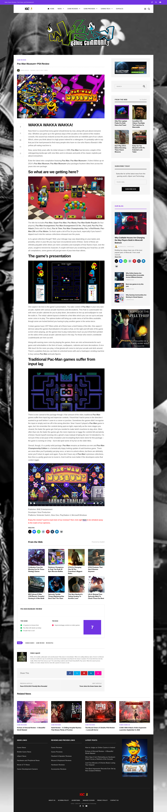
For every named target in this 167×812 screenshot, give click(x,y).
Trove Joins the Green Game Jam (90, 686)
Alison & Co (122, 246)
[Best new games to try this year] (119, 287)
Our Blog (119, 9)
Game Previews (89, 9)
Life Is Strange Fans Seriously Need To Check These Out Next (96, 596)
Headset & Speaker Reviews (61, 756)
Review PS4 (49, 643)
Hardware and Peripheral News (28, 760)
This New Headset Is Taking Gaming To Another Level (75, 596)
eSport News (21, 756)
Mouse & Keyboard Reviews (61, 760)
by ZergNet (143, 99)
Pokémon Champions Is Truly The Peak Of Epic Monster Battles (56, 569)
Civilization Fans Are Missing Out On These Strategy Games (36, 569)
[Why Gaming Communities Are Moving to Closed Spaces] (119, 298)
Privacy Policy (102, 800)
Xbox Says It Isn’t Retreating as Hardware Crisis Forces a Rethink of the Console (100, 758)
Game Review (40, 643)
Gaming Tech (105, 9)
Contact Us (114, 800)
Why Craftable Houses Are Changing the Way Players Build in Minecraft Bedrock (130, 240)
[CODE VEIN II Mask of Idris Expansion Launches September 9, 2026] (134, 712)
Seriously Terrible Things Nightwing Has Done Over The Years (56, 596)
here (85, 520)
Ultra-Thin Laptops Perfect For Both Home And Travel (121, 123)
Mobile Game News (24, 752)
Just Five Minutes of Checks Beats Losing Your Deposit (100, 764)
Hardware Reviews (58, 765)
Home (52, 9)
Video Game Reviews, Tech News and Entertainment (19, 2)
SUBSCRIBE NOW (130, 189)
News (60, 9)
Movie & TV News (23, 765)
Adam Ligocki (25, 70)
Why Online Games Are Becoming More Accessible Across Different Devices (135, 275)
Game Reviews (72, 9)
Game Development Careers (27, 769)
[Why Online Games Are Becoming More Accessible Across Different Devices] (119, 276)
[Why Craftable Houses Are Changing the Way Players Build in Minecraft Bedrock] (131, 223)
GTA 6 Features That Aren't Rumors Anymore (95, 569)
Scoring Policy (63, 800)
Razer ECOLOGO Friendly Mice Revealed (33, 686)
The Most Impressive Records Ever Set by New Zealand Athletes (100, 770)
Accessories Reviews (58, 769)
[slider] (55, 503)
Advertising (76, 800)
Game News (21, 747)
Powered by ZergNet (98, 542)
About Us (52, 800)
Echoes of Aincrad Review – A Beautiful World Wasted (99, 752)
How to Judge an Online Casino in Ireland (100, 747)
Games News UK (124, 724)
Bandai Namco (29, 643)
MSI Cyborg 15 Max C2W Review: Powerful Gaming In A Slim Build (36, 596)
